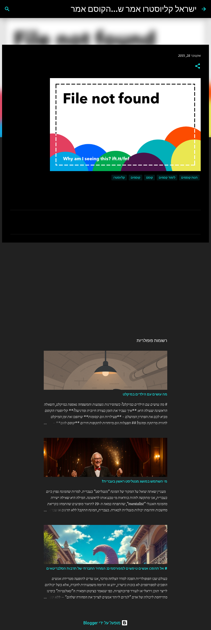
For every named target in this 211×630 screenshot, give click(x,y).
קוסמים (135, 177)
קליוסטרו (119, 177)
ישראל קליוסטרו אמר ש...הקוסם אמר (134, 8)
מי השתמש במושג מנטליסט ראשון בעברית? (134, 481)
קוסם (149, 177)
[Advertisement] (105, 286)
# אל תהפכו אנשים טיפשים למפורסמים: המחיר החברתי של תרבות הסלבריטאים (106, 568)
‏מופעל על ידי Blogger (102, 622)
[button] (198, 66)
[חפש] (63, 9)
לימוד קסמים (167, 177)
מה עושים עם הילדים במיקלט (145, 394)
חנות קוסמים (189, 177)
